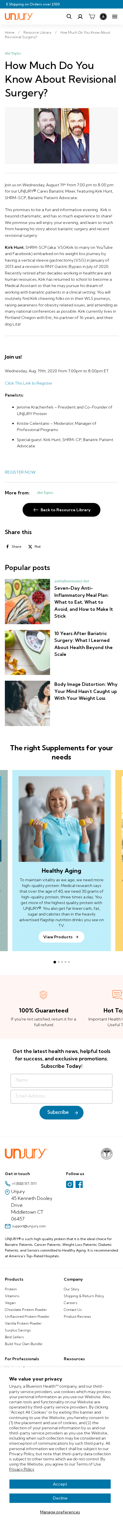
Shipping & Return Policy (84, 1296)
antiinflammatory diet (71, 581)
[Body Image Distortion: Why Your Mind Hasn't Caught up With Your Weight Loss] (27, 703)
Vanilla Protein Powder (23, 1323)
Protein (11, 1289)
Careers (70, 1303)
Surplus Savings (18, 1330)
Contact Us (73, 1309)
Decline (60, 1498)
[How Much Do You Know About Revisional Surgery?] (61, 135)
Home (10, 32)
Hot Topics (13, 53)
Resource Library (37, 32)
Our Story (71, 1289)
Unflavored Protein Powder (27, 1316)
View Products (58, 936)
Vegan (10, 1303)
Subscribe (58, 1112)
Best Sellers (14, 1337)
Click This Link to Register (28, 383)
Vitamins (12, 1296)
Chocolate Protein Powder (26, 1309)
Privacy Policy (21, 1469)
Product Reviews (77, 1316)
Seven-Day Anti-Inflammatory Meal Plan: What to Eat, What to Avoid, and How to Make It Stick (83, 602)
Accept (60, 1484)
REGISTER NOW (20, 472)
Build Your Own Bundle (23, 1344)
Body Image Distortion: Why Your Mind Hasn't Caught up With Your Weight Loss (86, 691)
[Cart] (92, 17)
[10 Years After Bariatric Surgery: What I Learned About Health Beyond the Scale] (27, 652)
